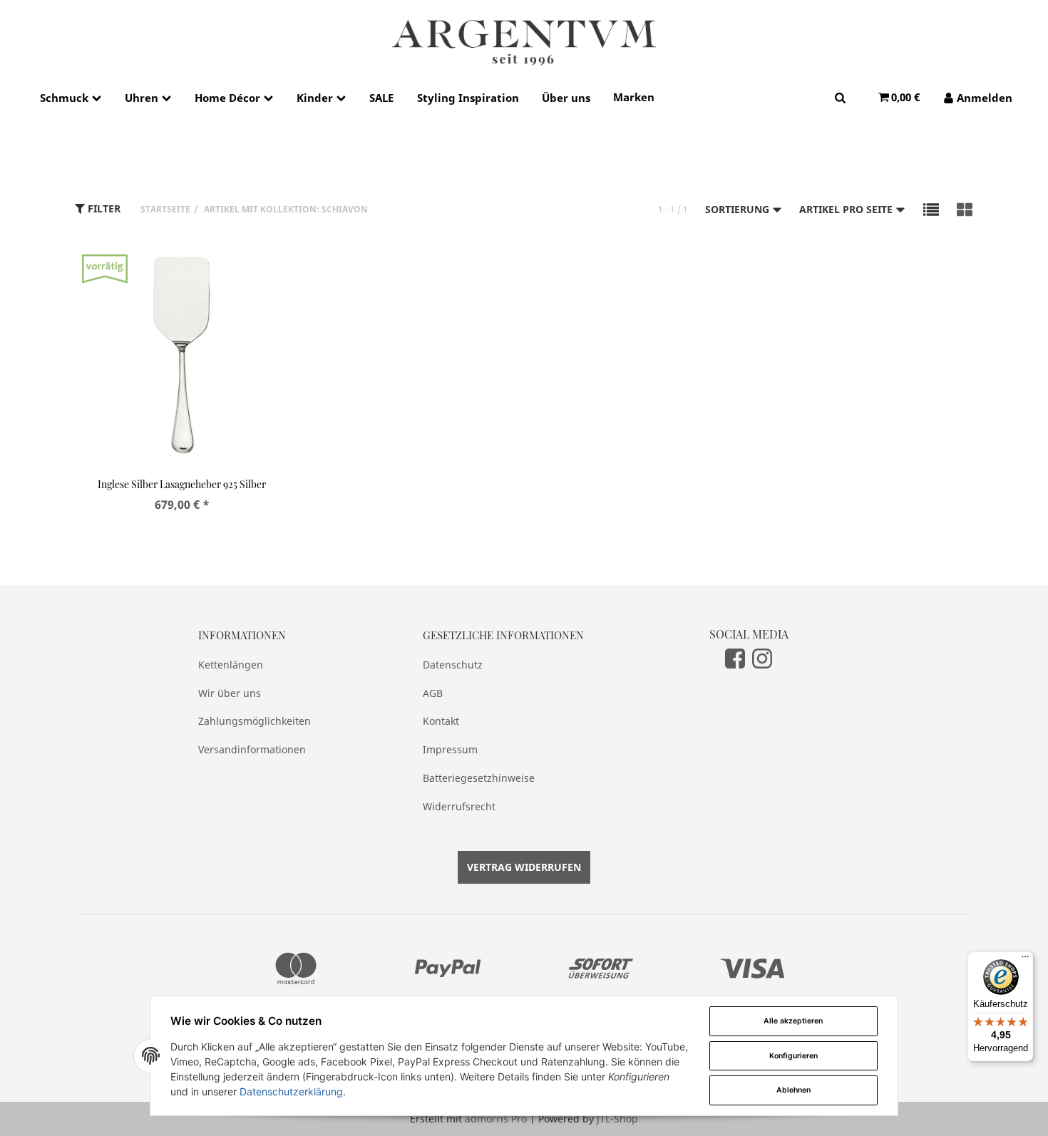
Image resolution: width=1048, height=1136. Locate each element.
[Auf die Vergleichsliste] (240, 272)
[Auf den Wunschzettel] (269, 272)
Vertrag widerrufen (524, 867)
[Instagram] (762, 658)
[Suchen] (840, 97)
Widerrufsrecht (459, 806)
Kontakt (441, 721)
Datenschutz (453, 664)
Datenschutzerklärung (291, 1091)
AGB (433, 693)
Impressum (450, 749)
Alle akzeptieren (793, 1021)
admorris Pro (496, 1118)
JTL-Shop (617, 1118)
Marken (633, 97)
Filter (102, 208)
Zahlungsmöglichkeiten (254, 721)
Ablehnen (793, 1090)
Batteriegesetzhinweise (479, 778)
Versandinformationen (252, 749)
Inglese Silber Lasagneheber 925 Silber (182, 484)
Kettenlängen (230, 664)
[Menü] (1025, 960)
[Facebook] (735, 658)
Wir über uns (229, 693)
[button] (931, 209)
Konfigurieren (793, 1055)
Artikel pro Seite (847, 209)
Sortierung (738, 209)
